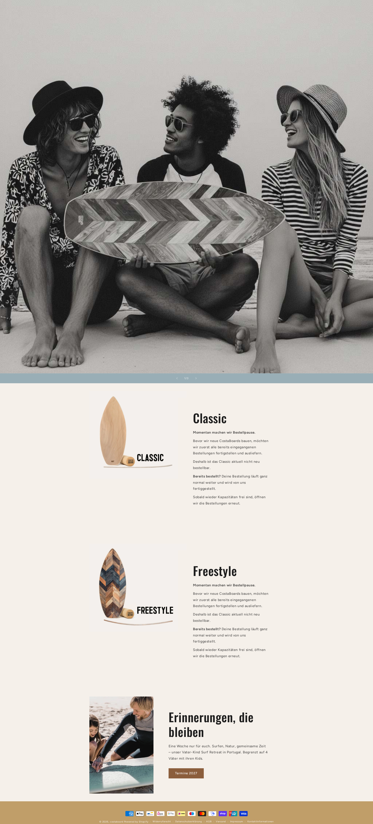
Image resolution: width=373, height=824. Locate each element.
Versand (221, 821)
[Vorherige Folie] (177, 378)
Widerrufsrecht (162, 821)
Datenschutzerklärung (188, 821)
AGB (209, 821)
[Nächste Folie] (196, 378)
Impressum (236, 821)
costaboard (116, 821)
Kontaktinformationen (260, 821)
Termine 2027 (186, 773)
